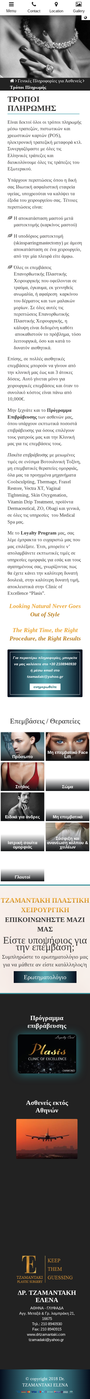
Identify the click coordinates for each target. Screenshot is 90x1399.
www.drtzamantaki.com (46, 1334)
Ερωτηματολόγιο (45, 977)
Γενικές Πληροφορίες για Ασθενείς (50, 80)
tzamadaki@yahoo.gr (46, 1340)
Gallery (79, 11)
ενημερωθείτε (45, 687)
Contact (34, 11)
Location (56, 11)
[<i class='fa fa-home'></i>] (12, 80)
